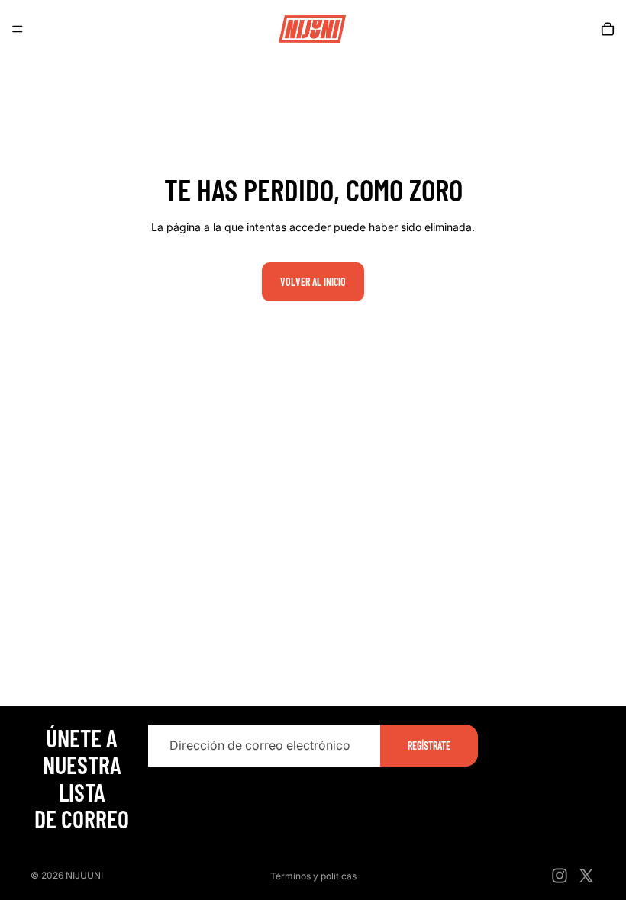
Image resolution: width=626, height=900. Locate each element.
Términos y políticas (313, 876)
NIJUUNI (84, 875)
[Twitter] (586, 875)
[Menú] (17, 29)
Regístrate (429, 744)
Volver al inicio (313, 281)
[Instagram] (559, 875)
